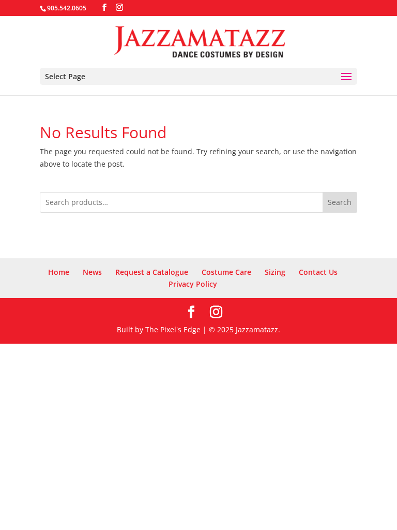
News (92, 272)
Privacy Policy (193, 284)
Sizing (275, 272)
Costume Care (226, 272)
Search (340, 202)
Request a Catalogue (151, 272)
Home (58, 272)
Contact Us (318, 272)
